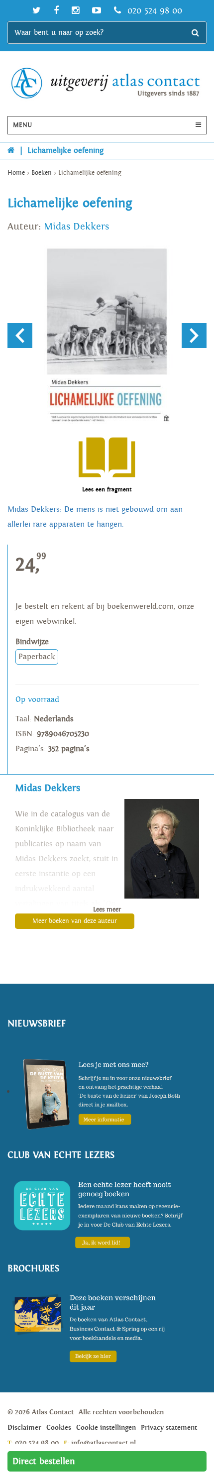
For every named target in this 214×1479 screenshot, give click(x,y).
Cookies (58, 1428)
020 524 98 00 (153, 10)
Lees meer (107, 909)
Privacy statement (169, 1428)
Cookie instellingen (106, 1428)
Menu (22, 125)
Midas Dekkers (76, 226)
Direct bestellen (43, 1461)
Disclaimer (24, 1428)
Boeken (41, 173)
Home (16, 173)
